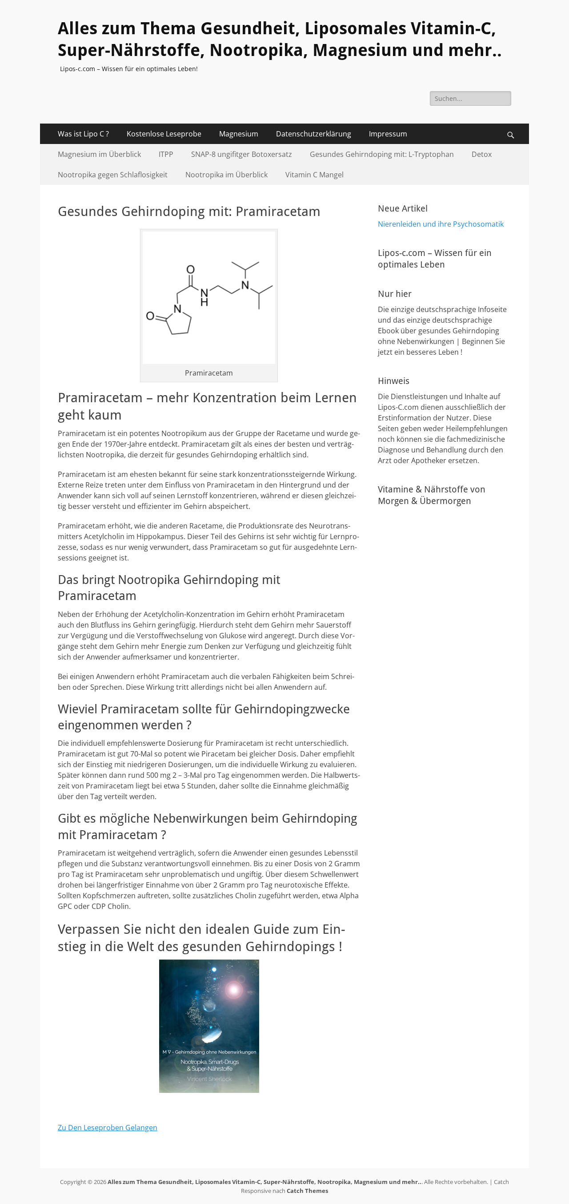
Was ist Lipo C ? (83, 134)
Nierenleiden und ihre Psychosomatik (441, 224)
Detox (482, 154)
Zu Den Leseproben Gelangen (107, 1127)
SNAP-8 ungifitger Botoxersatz (241, 154)
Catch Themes (307, 1191)
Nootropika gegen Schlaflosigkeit (113, 175)
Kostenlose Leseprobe (164, 134)
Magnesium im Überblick (99, 154)
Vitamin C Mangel (314, 175)
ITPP (166, 154)
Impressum (388, 134)
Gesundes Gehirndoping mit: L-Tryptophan (382, 154)
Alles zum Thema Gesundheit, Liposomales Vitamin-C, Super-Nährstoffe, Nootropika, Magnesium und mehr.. (264, 1182)
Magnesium (238, 134)
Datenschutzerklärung (313, 134)
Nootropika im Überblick (226, 175)
